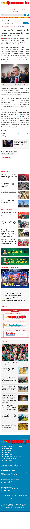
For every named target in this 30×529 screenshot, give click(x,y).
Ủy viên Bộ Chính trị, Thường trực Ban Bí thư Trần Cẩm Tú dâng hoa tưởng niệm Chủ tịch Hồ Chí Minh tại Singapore (8, 233)
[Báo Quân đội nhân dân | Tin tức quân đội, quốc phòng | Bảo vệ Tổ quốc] (15, 3)
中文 (23, 9)
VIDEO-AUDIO (6, 8)
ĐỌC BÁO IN (13, 8)
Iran (16, 57)
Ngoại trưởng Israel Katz (7, 153)
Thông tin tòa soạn (22, 495)
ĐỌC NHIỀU (5, 341)
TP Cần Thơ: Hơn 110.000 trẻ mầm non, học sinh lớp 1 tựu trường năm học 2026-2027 (9, 241)
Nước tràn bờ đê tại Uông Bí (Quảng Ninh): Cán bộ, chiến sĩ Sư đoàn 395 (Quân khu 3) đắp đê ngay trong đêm (9, 399)
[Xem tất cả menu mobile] (28, 15)
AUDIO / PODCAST (8, 291)
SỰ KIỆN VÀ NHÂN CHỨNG (8, 9)
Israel (10, 151)
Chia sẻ (25, 23)
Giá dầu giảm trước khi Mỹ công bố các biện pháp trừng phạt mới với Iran (9, 176)
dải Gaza (19, 116)
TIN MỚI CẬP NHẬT (6, 209)
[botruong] (15, 252)
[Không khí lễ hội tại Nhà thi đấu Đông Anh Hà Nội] (15, 352)
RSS (26, 498)
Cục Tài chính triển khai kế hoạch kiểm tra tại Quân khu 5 (8, 214)
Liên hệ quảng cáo (19, 498)
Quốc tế (3, 20)
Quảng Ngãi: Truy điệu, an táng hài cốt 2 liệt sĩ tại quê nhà (8, 223)
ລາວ (26, 9)
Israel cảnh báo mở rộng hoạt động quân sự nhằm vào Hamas (8, 185)
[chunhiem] (15, 261)
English (18, 9)
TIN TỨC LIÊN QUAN (7, 171)
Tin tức (7, 20)
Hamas (15, 151)
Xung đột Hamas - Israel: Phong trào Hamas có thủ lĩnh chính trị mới (20, 142)
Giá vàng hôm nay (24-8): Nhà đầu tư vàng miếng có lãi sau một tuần (9, 425)
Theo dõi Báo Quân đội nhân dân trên (9, 26)
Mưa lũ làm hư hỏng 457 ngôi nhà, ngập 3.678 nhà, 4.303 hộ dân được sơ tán (9, 388)
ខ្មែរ (10, 11)
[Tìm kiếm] (25, 15)
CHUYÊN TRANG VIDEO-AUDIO (10, 267)
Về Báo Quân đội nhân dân (9, 495)
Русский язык (17, 11)
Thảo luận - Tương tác (8, 498)
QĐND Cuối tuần (22, 8)
